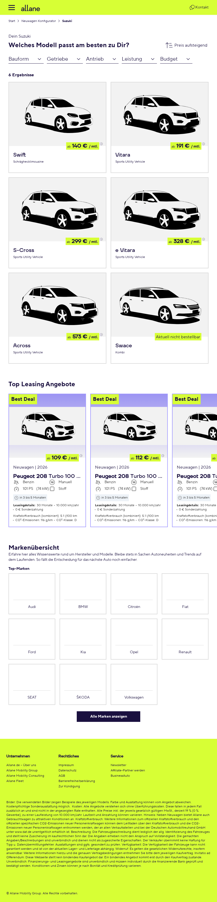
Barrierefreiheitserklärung (76, 781)
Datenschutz (67, 770)
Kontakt (202, 7)
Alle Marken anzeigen (108, 716)
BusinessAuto (120, 776)
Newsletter (118, 765)
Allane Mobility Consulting (25, 776)
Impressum (66, 765)
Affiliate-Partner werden (128, 770)
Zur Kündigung (69, 786)
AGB (61, 776)
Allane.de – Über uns (21, 765)
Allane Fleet (15, 781)
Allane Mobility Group (22, 770)
